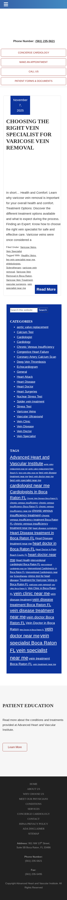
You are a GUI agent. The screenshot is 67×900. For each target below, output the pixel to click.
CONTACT (33, 819)
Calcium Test (25, 332)
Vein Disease (25, 426)
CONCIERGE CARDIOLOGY (33, 52)
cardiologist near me (30, 485)
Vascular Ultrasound (30, 416)
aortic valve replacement (32, 327)
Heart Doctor (25, 386)
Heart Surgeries (27, 391)
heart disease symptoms (45, 528)
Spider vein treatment (30, 401)
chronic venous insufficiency (24, 502)
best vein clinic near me (28, 473)
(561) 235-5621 (33, 860)
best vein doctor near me (41, 476)
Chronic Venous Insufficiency (35, 347)
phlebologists (13, 263)
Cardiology (24, 342)
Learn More (15, 747)
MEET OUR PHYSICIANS (33, 799)
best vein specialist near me (25, 480)
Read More (46, 289)
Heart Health (23, 560)
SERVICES (34, 809)
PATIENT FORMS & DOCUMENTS (33, 81)
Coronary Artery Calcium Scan (36, 356)
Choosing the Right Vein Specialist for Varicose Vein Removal (29, 134)
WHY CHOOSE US (33, 794)
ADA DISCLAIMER (33, 828)
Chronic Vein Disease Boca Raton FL (42, 498)
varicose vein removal (40, 584)
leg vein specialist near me (20, 259)
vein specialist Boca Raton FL (33, 643)
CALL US (33, 71)
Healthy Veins (28, 255)
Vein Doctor (24, 431)
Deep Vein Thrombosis (31, 361)
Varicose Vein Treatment (19, 280)
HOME (33, 784)
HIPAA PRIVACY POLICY (33, 823)
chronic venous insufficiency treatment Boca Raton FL (34, 519)
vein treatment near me (44, 664)
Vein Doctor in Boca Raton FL (32, 630)
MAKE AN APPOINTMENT (33, 62)
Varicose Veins (28, 247)
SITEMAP (33, 833)
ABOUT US (33, 789)
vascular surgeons (16, 284)
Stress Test (24, 406)
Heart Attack (25, 376)
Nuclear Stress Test (29, 396)
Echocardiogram (27, 366)
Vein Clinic (23, 421)
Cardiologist (24, 337)
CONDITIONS (33, 804)
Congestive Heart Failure (33, 352)
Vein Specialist (14, 251)
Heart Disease (26, 381)
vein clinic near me (32, 593)
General (22, 371)
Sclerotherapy (13, 267)
